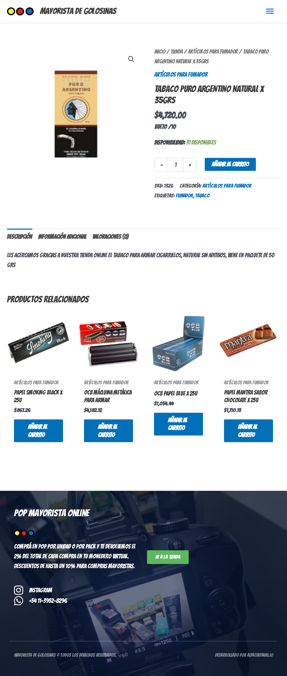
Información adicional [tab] (62, 237)
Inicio (159, 52)
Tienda (176, 52)
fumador (184, 195)
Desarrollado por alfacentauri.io (244, 655)
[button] (131, 59)
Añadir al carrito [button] (37, 431)
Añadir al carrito (230, 164)
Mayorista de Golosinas (78, 11)
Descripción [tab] (19, 237)
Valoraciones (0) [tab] (110, 237)
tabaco (202, 195)
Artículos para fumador (213, 52)
